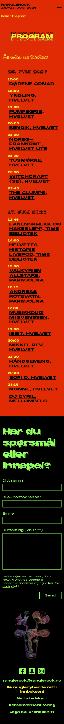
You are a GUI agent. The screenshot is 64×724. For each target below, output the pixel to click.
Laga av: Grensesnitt (32, 712)
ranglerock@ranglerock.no (32, 680)
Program (19, 16)
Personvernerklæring (32, 705)
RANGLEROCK (18, 6)
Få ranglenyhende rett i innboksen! (32, 689)
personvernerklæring (20, 583)
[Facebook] (22, 672)
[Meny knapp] (59, 6)
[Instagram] (41, 672)
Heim (5, 16)
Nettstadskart (32, 698)
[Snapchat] (32, 672)
